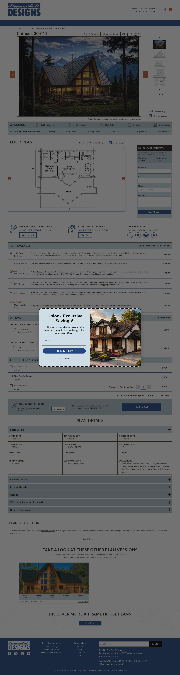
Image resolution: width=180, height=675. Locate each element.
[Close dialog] (138, 311)
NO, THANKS (64, 359)
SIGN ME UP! (64, 350)
